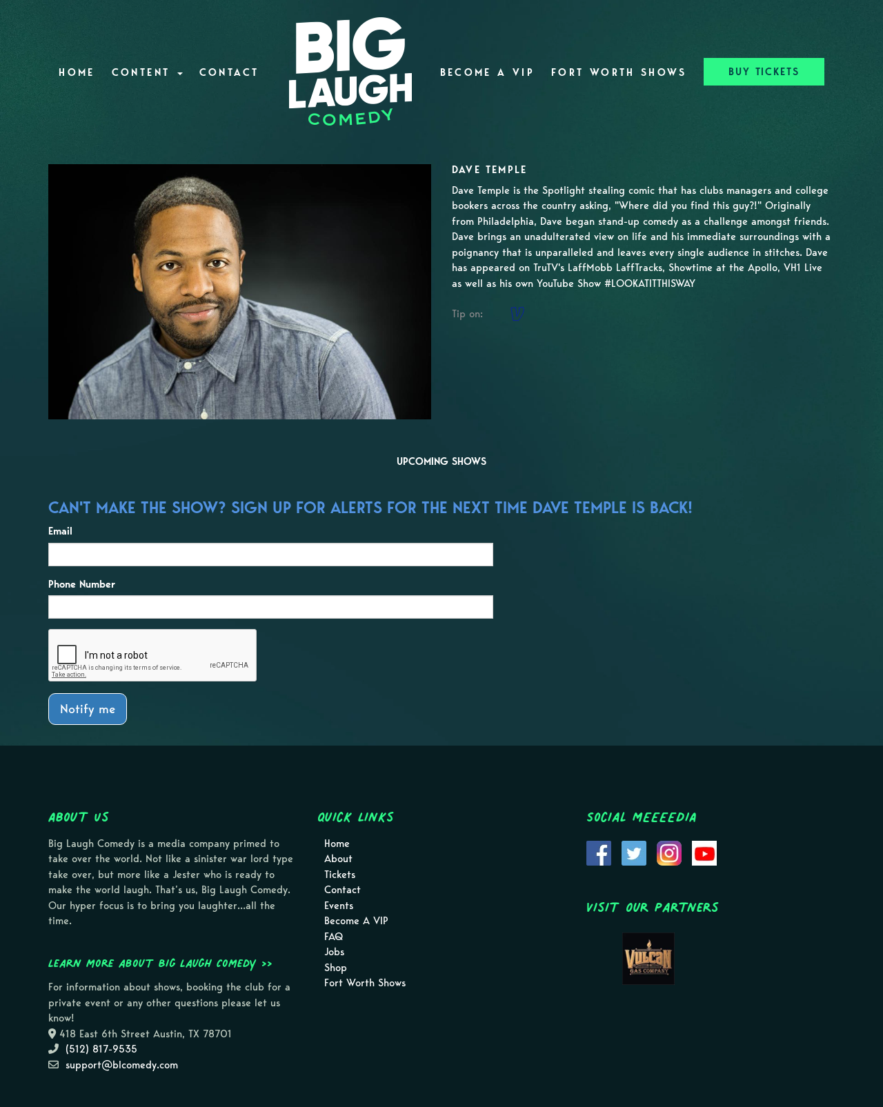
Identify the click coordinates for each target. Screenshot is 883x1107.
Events (338, 905)
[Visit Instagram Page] (669, 852)
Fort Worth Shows (619, 72)
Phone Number (81, 584)
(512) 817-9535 (101, 1049)
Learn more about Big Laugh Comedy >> (160, 962)
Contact (229, 72)
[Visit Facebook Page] (598, 852)
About (338, 858)
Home (77, 72)
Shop (335, 967)
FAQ (333, 936)
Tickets (339, 874)
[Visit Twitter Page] (634, 852)
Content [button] (144, 72)
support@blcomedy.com (122, 1065)
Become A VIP (487, 72)
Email (60, 531)
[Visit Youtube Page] (704, 852)
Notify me (87, 708)
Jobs (334, 952)
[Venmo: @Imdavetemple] (517, 314)
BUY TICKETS (764, 72)
